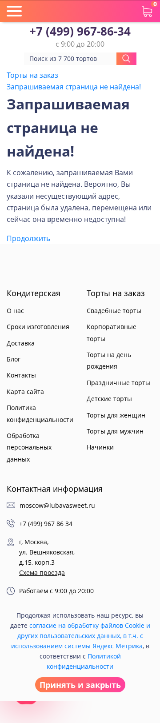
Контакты (21, 375)
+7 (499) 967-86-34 (80, 31)
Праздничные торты (118, 382)
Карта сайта (25, 391)
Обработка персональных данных (29, 447)
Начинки (100, 447)
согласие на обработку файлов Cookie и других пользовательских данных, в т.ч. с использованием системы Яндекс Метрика (80, 635)
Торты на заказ (32, 75)
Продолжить (28, 238)
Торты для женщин (116, 415)
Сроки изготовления (38, 326)
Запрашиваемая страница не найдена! (74, 87)
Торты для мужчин (115, 431)
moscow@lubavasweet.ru (57, 505)
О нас (15, 310)
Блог (13, 359)
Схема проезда (42, 572)
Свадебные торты (114, 310)
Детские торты (109, 398)
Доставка (21, 343)
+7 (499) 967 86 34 (45, 523)
